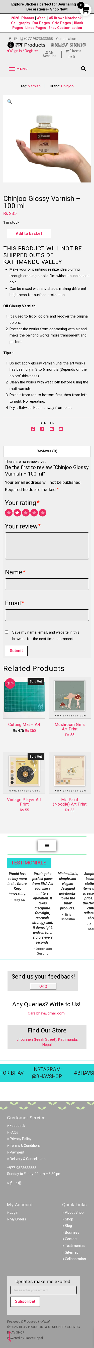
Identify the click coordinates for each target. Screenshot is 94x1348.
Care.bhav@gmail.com (46, 1013)
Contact (71, 1239)
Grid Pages (61, 23)
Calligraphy (21, 23)
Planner (27, 18)
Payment (17, 1152)
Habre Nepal (34, 1338)
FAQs (14, 1132)
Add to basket (29, 233)
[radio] (9, 512)
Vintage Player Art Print (24, 801)
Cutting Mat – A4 (24, 724)
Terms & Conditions (25, 1146)
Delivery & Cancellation (28, 1159)
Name (15, 572)
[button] (18, 69)
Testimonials (75, 1246)
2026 (15, 18)
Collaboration (75, 1259)
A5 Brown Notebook (65, 18)
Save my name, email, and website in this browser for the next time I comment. (45, 635)
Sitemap (71, 1252)
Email (14, 603)
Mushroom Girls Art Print (70, 726)
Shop (69, 1219)
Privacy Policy (20, 1139)
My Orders (18, 1219)
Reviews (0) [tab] (47, 451)
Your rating (22, 502)
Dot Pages (41, 23)
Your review (23, 526)
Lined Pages (36, 28)
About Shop (74, 1212)
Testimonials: (29, 863)
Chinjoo (67, 86)
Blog (68, 1226)
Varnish (34, 86)
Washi (42, 18)
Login (14, 1212)
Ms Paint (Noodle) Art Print (69, 801)
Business (72, 1232)
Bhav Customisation (65, 28)
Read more (24, 710)
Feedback (17, 1126)
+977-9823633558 (21, 1168)
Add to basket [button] (72, 710)
